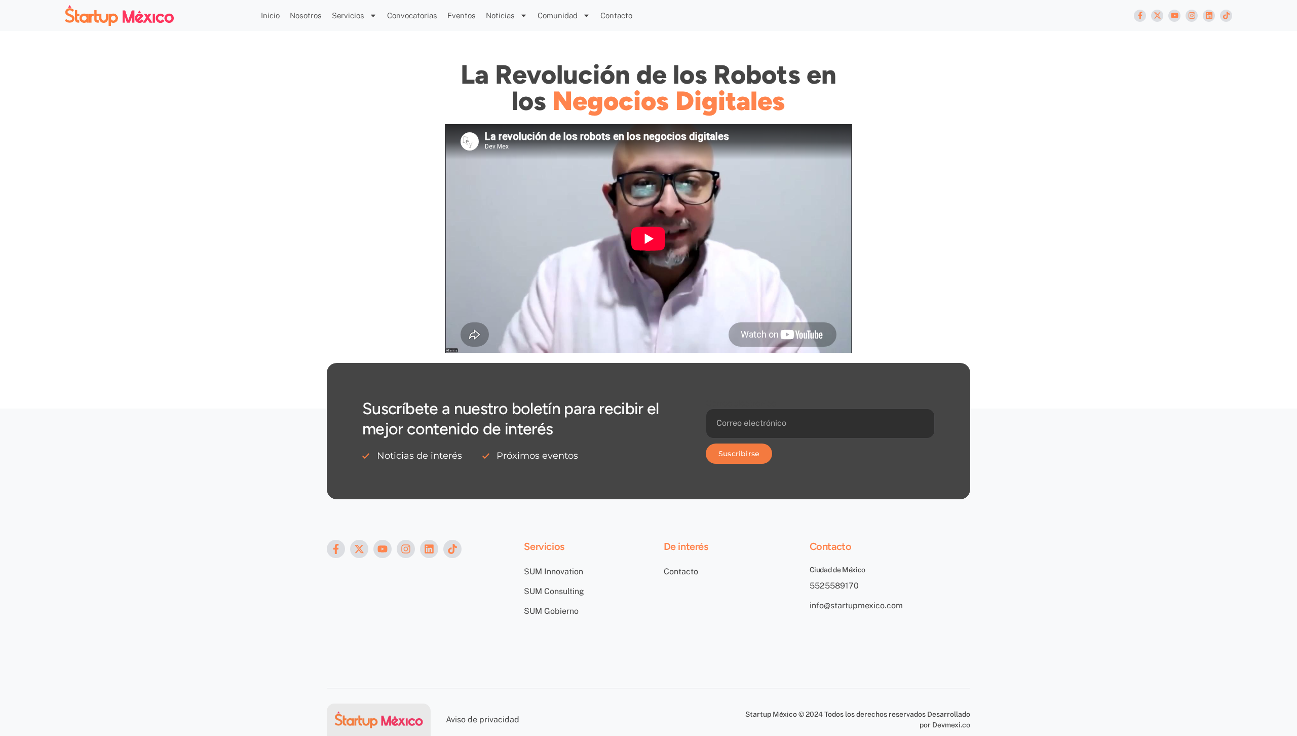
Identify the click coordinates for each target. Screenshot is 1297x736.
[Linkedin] (1209, 16)
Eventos (461, 15)
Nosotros (306, 15)
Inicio (270, 15)
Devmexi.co (951, 725)
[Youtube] (1174, 16)
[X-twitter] (1157, 16)
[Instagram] (1192, 16)
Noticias (500, 15)
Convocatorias (412, 15)
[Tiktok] (1226, 16)
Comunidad (558, 15)
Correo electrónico (741, 403)
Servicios (348, 15)
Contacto (616, 15)
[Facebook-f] (1140, 16)
